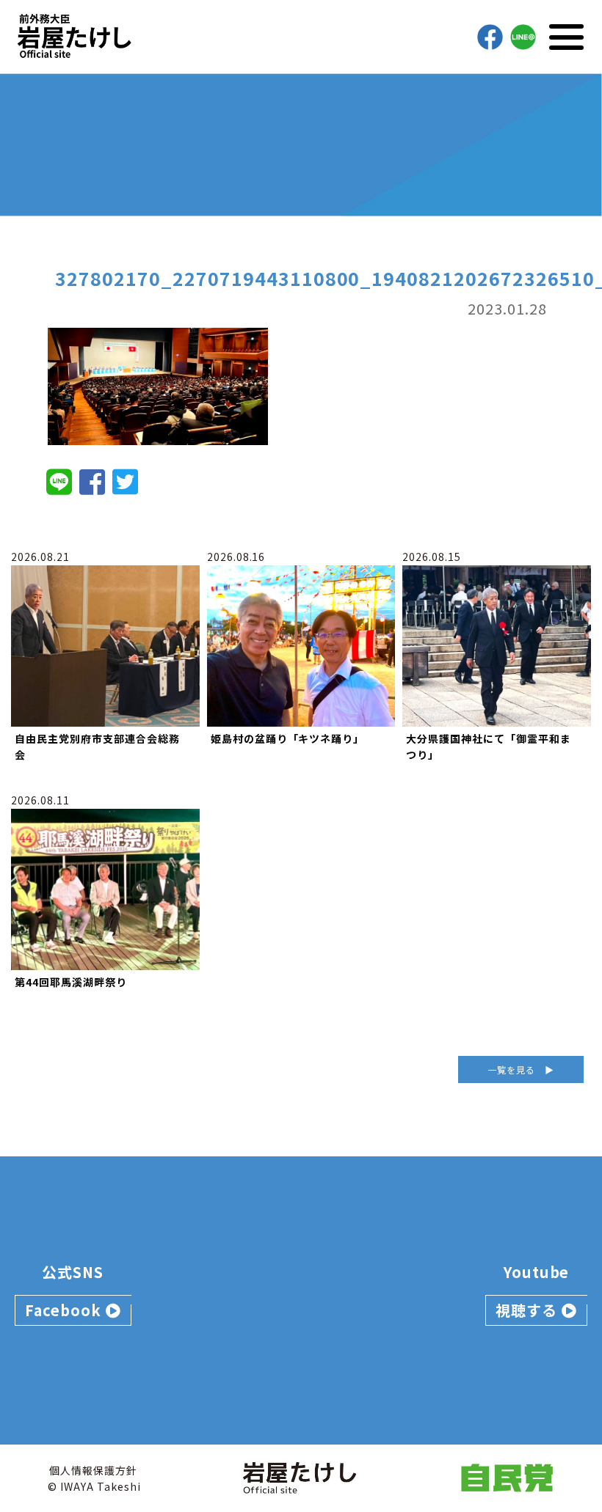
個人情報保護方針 (93, 1470)
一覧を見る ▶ (520, 1069)
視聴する (529, 1310)
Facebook (65, 1310)
